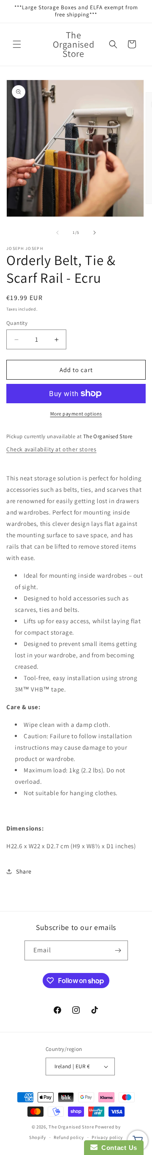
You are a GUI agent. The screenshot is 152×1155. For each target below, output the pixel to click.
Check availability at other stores (51, 449)
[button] (17, 44)
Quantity (16, 323)
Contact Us (117, 1147)
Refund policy (69, 1137)
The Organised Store (71, 1127)
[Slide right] (94, 232)
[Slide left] (57, 232)
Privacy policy (107, 1137)
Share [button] (24, 871)
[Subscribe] (118, 950)
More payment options (76, 413)
